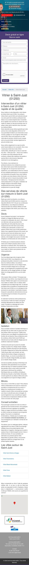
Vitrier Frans (6, 470)
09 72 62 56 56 (15, 6)
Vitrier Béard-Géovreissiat (10, 464)
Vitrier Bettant (7, 476)
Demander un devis (16, 8)
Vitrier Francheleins (8, 459)
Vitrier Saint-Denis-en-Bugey (11, 453)
